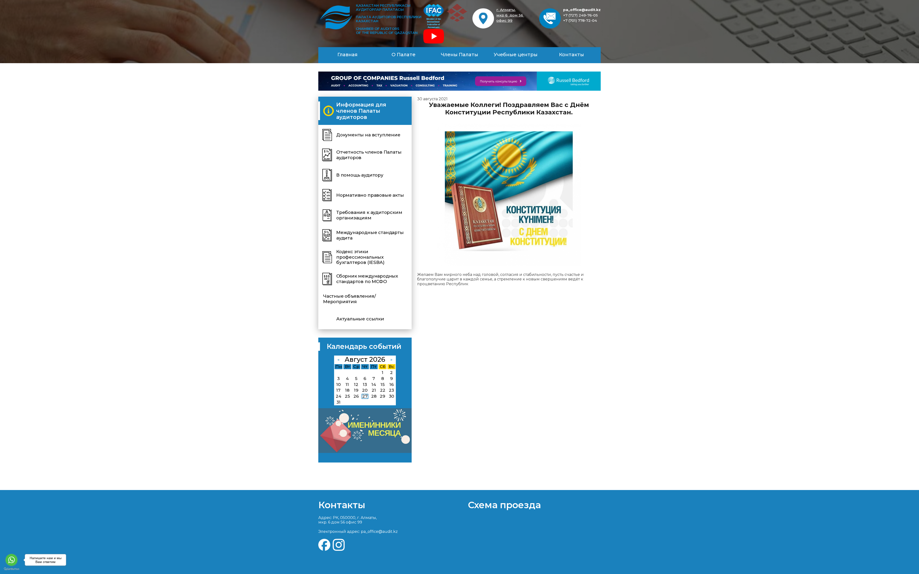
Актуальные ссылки (360, 319)
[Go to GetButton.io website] (11, 569)
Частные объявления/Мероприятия (349, 298)
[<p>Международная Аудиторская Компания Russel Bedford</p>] (459, 81)
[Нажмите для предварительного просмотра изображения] (509, 194)
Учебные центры (516, 54)
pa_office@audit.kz (582, 9)
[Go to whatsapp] (11, 560)
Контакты (571, 54)
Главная (347, 54)
